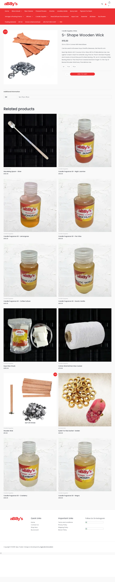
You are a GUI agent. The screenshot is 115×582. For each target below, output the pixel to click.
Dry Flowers (102, 16)
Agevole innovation (46, 547)
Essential (84, 16)
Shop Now (34, 527)
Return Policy (62, 530)
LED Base (93, 16)
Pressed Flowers (41, 11)
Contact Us (35, 525)
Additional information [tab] (12, 92)
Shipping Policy (63, 527)
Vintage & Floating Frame (13, 16)
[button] (102, 4)
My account (35, 530)
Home (7, 11)
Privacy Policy (62, 525)
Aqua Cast (75, 16)
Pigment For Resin (86, 11)
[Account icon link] (105, 4)
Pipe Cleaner (29, 11)
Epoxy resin (73, 11)
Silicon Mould (16, 11)
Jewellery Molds (62, 11)
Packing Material (10, 22)
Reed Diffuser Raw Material (60, 16)
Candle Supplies (41, 16)
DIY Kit (21, 22)
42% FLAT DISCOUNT (49, 22)
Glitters (28, 16)
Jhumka (51, 11)
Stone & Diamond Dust (32, 22)
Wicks (75, 31)
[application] (21, 11)
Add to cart (82, 74)
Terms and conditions (65, 522)
